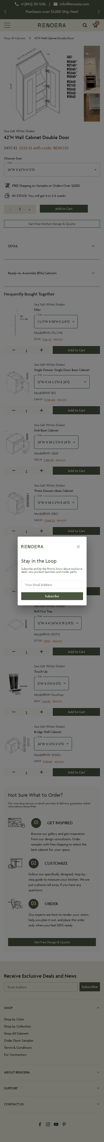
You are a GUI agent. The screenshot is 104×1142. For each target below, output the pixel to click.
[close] (78, 546)
